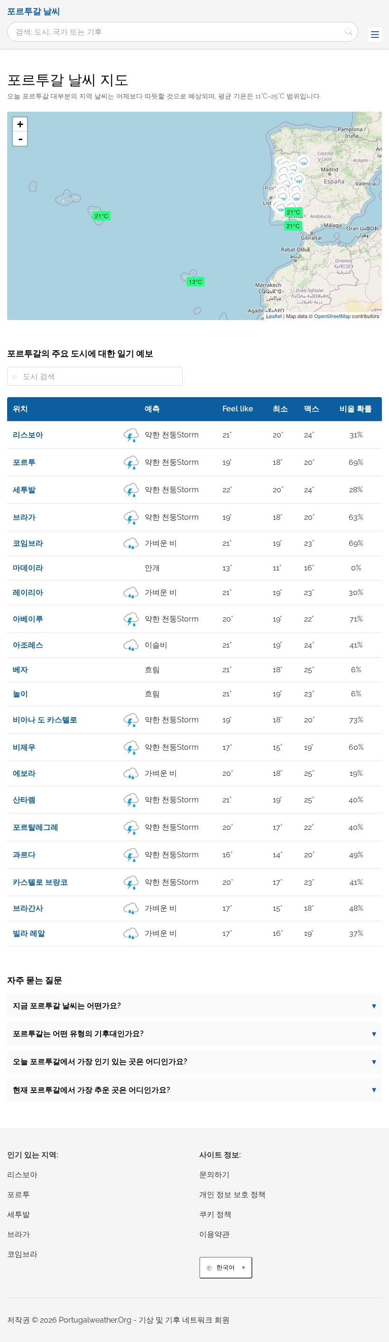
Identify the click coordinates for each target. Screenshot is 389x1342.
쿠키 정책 (215, 1214)
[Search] (349, 31)
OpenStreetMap (332, 316)
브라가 (18, 1234)
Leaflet (274, 316)
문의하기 (214, 1174)
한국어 (225, 1267)
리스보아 (22, 1174)
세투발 (18, 1214)
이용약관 (214, 1234)
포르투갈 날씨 (33, 11)
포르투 (18, 1194)
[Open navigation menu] (375, 34)
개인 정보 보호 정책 (232, 1194)
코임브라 (22, 1254)
